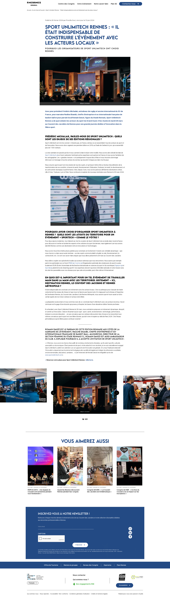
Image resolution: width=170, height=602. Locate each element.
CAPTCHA (41, 534)
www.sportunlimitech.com (54, 355)
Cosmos (78, 263)
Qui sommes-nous (32, 594)
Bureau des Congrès (90, 565)
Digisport (118, 265)
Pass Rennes (121, 565)
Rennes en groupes (71, 565)
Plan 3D (114, 4)
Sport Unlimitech (50, 155)
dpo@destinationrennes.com (98, 551)
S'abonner (79, 545)
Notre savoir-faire (101, 4)
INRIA (71, 263)
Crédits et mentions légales (99, 594)
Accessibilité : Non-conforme (59, 594)
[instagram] (130, 528)
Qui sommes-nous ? (81, 579)
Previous (53, 393)
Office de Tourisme (51, 565)
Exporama (107, 565)
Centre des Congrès (66, 4)
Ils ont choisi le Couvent (38, 10)
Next (117, 393)
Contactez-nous (128, 4)
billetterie (89, 360)
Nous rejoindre (44, 594)
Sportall (47, 268)
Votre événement (84, 4)
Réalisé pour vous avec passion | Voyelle (130, 594)
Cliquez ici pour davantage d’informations (65, 552)
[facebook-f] (130, 536)
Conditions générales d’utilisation (79, 594)
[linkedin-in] (130, 532)
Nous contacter (79, 575)
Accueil (29, 10)
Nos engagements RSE (85, 584)
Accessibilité (123, 585)
